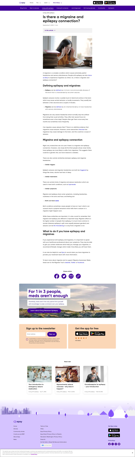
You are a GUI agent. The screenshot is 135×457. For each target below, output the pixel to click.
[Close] (132, 453)
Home (31, 2)
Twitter (73, 262)
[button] (38, 3)
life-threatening (59, 225)
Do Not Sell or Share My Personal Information (53, 442)
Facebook (81, 262)
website (67, 262)
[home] (22, 3)
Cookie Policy (34, 454)
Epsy (63, 252)
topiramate (72, 184)
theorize (81, 129)
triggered (83, 170)
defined (58, 90)
